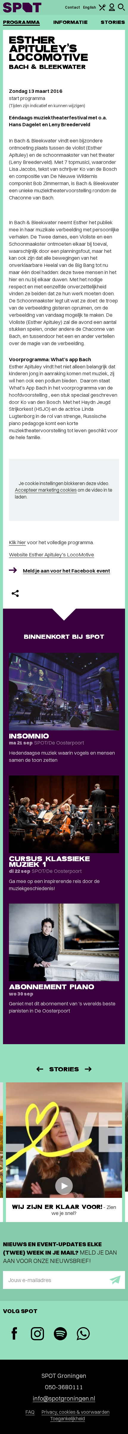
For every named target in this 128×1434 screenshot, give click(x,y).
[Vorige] (39, 1069)
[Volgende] (89, 1069)
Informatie (70, 22)
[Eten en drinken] (102, 9)
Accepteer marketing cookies (46, 490)
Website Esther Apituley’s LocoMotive (51, 554)
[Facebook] (14, 1334)
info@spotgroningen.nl (64, 1398)
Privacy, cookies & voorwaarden (76, 1412)
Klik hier (17, 542)
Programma (21, 22)
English (89, 7)
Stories (113, 22)
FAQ (30, 1412)
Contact (72, 7)
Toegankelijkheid (67, 1418)
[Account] (112, 9)
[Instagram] (37, 1334)
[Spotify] (60, 1334)
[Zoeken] (121, 9)
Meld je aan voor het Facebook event (66, 570)
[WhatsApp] (83, 1334)
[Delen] (15, 593)
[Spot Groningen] (22, 7)
